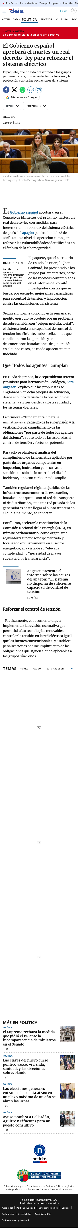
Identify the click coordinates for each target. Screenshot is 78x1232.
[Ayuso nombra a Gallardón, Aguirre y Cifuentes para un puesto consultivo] (67, 1119)
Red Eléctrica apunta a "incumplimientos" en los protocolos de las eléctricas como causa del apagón (13, 277)
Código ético (8, 1214)
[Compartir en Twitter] (14, 90)
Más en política (20, 1022)
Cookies (65, 1207)
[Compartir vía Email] (39, 90)
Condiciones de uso (48, 1207)
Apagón (37, 668)
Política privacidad (26, 1207)
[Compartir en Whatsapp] (22, 90)
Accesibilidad (24, 1214)
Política (24, 668)
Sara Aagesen (55, 668)
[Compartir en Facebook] (6, 90)
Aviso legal (7, 1207)
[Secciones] (4, 11)
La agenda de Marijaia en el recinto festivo (31, 34)
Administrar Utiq (43, 1214)
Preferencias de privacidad (15, 1220)
